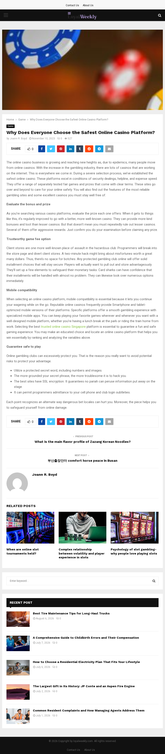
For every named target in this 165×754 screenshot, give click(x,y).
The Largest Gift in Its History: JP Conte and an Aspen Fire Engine (84, 686)
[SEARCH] (154, 581)
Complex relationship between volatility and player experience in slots (81, 553)
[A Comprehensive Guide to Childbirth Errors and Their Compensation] (18, 643)
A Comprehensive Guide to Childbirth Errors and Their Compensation (86, 637)
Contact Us (72, 5)
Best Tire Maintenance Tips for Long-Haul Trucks (71, 613)
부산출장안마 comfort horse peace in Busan (82, 461)
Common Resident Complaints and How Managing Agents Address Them (88, 710)
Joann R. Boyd (18, 138)
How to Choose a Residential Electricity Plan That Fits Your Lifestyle (86, 662)
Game (11, 126)
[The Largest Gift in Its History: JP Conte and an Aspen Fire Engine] (18, 692)
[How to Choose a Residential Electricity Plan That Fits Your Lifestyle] (18, 667)
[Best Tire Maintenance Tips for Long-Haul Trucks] (18, 619)
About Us (88, 5)
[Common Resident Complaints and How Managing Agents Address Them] (18, 716)
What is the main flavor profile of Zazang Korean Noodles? (83, 442)
